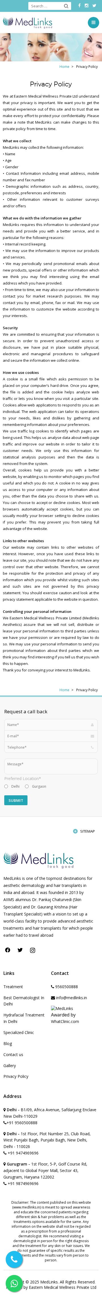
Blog (7, 1043)
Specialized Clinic (18, 1032)
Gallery (9, 1065)
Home (64, 66)
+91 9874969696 (23, 1183)
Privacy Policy (15, 1076)
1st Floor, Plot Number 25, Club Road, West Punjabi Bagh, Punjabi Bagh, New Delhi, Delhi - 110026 (47, 1140)
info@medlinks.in (71, 997)
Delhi (15, 786)
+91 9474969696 (23, 1153)
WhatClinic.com (65, 1021)
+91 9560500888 (22, 1122)
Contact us (13, 1054)
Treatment (13, 986)
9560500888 (66, 986)
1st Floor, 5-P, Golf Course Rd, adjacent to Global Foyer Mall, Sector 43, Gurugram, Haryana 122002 (45, 1170)
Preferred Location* (22, 778)
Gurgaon (39, 786)
